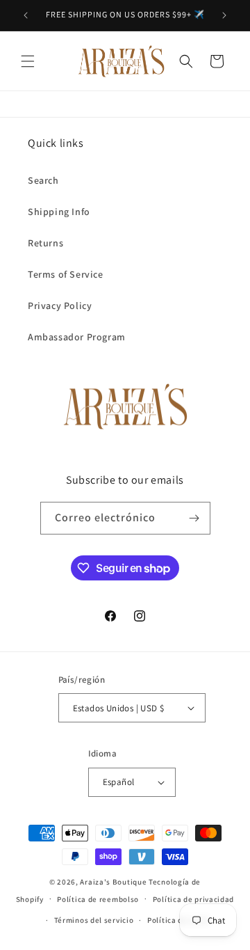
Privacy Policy (60, 305)
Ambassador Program (77, 337)
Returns (45, 243)
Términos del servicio (94, 920)
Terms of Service (65, 274)
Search (43, 180)
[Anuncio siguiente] (224, 15)
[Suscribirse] (194, 518)
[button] (27, 61)
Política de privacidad (193, 899)
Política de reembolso (98, 899)
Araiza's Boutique (113, 882)
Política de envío (178, 920)
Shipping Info (59, 211)
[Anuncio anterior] (25, 15)
